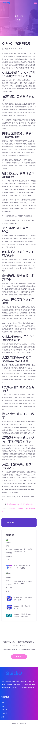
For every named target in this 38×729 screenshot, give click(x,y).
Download (19, 656)
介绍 (2, 706)
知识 (21, 16)
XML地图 (23, 723)
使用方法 (4, 713)
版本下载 (4, 709)
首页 (16, 16)
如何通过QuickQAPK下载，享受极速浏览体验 (20, 504)
